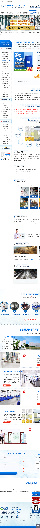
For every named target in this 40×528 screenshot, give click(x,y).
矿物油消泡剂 (5, 107)
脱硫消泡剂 (5, 62)
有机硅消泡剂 (5, 103)
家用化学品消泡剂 (6, 85)
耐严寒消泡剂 (5, 137)
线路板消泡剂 (5, 92)
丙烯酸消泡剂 (5, 115)
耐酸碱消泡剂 (5, 126)
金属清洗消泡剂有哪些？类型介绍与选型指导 (22, 256)
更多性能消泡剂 (6, 141)
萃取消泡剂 (5, 79)
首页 (6, 32)
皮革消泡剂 (5, 94)
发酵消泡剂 (5, 75)
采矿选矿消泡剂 (6, 73)
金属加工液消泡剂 (23, 32)
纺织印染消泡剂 (6, 64)
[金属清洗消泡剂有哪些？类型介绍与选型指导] (25, 254)
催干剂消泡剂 (5, 143)
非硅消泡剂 (5, 113)
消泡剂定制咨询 (6, 421)
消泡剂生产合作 (7, 155)
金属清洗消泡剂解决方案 (25, 281)
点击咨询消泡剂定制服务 (32, 319)
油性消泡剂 (31, 494)
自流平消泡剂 (5, 135)
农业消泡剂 (5, 71)
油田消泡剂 (5, 68)
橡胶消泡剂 (5, 89)
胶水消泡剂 (5, 58)
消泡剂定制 (8, 153)
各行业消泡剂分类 (16, 32)
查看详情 (32, 259)
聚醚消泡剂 (5, 105)
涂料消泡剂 (5, 56)
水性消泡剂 (5, 130)
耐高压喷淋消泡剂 (6, 139)
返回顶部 (38, 527)
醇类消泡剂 (5, 111)
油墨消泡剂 (5, 87)
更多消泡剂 (5, 96)
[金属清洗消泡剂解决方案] (25, 278)
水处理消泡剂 (5, 52)
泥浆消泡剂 (5, 83)
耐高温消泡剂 (5, 124)
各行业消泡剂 (9, 32)
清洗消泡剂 (5, 54)
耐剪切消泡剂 (5, 128)
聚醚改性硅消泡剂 (6, 109)
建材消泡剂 (5, 81)
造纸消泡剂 (5, 66)
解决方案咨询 (6, 385)
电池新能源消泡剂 (6, 77)
